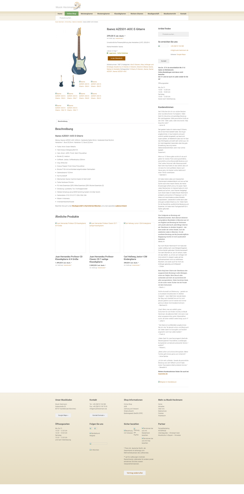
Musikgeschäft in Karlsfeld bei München (86, 206)
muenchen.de (163, 374)
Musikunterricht (170, 14)
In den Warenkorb (116, 58)
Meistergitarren (87, 14)
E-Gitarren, (139, 69)
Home (60, 14)
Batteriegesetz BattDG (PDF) (133, 413)
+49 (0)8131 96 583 (177, 46)
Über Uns (161, 409)
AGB (125, 406)
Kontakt (183, 14)
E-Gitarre (133, 69)
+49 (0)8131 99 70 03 (100, 406)
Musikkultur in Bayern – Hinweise (169, 435)
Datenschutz (162, 411)
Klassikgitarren (120, 14)
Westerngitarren (103, 14)
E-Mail (160, 6)
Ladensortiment (121, 206)
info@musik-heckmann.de (179, 50)
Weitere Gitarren (137, 14)
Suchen (58, 18)
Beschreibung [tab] (62, 121)
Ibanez (151, 67)
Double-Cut (117, 67)
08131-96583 (149, 6)
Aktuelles (161, 406)
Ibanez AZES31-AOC (119, 71)
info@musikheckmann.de (98, 409)
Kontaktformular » (99, 415)
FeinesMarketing (163, 428)
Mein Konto (170, 6)
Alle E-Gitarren (135, 64)
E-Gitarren (125, 67)
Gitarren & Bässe (142, 67)
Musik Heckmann (59, 22)
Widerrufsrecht (129, 411)
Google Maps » (63, 415)
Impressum (162, 416)
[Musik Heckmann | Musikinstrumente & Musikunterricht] (68, 5)
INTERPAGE (162, 431)
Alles (142, 64)
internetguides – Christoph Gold (168, 433)
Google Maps (181, 54)
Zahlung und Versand (131, 409)
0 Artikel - (184, 6)
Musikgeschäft (153, 14)
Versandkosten (119, 38)
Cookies (161, 413)
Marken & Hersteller (77, 22)
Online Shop (71, 14)
